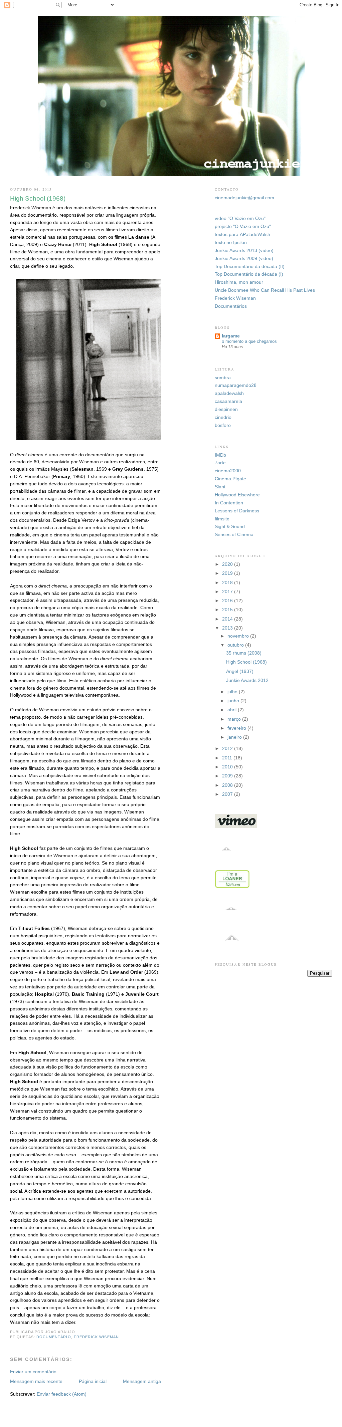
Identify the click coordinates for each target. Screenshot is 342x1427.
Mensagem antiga (142, 1381)
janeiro (235, 737)
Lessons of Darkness (237, 510)
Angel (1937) (239, 671)
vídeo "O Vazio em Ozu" (240, 218)
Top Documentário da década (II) (250, 266)
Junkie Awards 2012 (247, 680)
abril (232, 709)
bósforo (223, 425)
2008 (228, 785)
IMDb (220, 455)
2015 (228, 609)
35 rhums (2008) (244, 653)
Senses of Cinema (234, 534)
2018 (228, 582)
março (234, 719)
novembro (238, 636)
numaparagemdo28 (235, 385)
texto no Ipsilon (231, 242)
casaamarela (228, 401)
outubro (236, 645)
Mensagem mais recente (36, 1381)
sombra (223, 377)
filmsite (222, 518)
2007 (228, 794)
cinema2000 (228, 470)
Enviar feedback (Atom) (62, 1394)
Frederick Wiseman (96, 1337)
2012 (228, 748)
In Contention (229, 502)
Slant (220, 486)
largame (231, 335)
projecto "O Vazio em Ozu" (243, 226)
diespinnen (226, 409)
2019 (228, 573)
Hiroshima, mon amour (239, 282)
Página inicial (93, 1381)
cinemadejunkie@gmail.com (244, 197)
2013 (228, 628)
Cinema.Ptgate (230, 478)
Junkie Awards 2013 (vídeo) (244, 250)
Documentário (53, 1337)
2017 (228, 591)
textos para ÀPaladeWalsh (242, 234)
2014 (228, 619)
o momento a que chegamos (249, 341)
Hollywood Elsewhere (237, 494)
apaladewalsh (229, 393)
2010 (228, 766)
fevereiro (237, 728)
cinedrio (223, 417)
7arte (220, 462)
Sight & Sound (230, 526)
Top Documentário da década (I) (249, 274)
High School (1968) (246, 662)
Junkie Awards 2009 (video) (244, 258)
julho (233, 691)
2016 (228, 600)
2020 (228, 564)
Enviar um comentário (33, 1371)
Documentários (231, 306)
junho (233, 700)
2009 (228, 775)
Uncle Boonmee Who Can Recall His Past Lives (265, 290)
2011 (227, 757)
